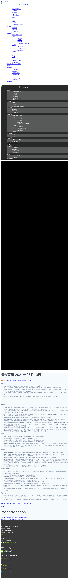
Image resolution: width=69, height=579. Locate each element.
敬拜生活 (9, 26)
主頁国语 (14, 79)
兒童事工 (29, 380)
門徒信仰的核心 (16, 15)
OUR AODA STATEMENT (7, 558)
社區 (13, 55)
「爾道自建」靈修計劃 (23, 43)
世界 (13, 57)
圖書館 (14, 51)
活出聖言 (20, 38)
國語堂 (19, 380)
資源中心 (14, 36)
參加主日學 (20, 46)
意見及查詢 (15, 69)
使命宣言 (14, 10)
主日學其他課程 (22, 48)
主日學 (14, 45)
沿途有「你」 (16, 31)
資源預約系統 (16, 73)
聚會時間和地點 (16, 9)
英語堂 (24, 380)
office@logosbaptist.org (10, 542)
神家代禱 (3, 380)
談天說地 (20, 40)
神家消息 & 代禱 (16, 60)
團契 (13, 21)
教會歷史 (14, 12)
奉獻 (8, 66)
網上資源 (20, 41)
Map (2, 534)
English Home (16, 78)
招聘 (13, 17)
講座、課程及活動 (17, 35)
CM (3, 506)
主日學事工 (20, 50)
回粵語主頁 (10, 81)
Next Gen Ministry (14, 64)
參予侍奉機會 (16, 74)
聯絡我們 (9, 67)
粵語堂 (14, 380)
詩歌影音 (14, 29)
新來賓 (14, 22)
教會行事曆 (15, 62)
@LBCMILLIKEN (7, 565)
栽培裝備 (9, 33)
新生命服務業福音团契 (18, 24)
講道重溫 (14, 28)
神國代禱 (9, 380)
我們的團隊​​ (15, 14)
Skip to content (5, 1)
